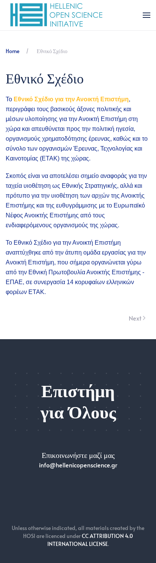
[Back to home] (57, 15)
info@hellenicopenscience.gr (78, 465)
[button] (146, 15)
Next (135, 318)
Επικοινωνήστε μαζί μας (78, 455)
